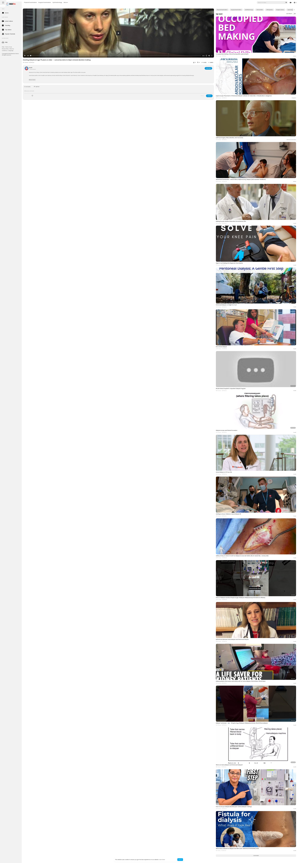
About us (11, 49)
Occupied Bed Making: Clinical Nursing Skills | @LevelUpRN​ (232, 54)
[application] (118, 33)
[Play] (25, 55)
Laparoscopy (291, 9)
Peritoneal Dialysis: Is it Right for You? (226, 305)
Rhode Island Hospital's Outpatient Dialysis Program (231, 388)
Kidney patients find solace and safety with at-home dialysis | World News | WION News (240, 681)
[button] (295, 2)
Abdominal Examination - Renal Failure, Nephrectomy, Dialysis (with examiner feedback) (241, 179)
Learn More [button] (162, 859)
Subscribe (208, 68)
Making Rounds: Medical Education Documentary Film (231, 221)
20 (206, 55)
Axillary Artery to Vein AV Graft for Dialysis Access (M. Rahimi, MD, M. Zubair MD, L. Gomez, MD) (242, 556)
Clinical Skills (259, 9)
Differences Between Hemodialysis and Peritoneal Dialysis (232, 639)
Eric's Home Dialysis (221, 347)
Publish (209, 95)
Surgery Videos (280, 9)
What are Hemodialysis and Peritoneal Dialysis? (229, 765)
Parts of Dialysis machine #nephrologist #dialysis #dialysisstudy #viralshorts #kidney (240, 597)
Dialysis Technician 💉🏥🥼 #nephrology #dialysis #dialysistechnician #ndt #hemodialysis (242, 723)
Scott (30, 67)
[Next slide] (294, 10)
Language (10, 50)
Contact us (4, 50)
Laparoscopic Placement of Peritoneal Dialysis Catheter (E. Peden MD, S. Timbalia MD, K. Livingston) (244, 96)
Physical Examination (30, 2)
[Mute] (209, 55)
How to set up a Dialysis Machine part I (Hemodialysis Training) (234, 806)
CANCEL (202, 95)
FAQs (3, 47)
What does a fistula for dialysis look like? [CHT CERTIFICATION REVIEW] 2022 (237, 848)
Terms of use (8, 47)
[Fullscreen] (212, 55)
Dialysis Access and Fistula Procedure (226, 430)
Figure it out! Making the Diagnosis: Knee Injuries (229, 263)
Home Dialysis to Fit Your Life (224, 472)
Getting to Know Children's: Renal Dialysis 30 (228, 514)
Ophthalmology (57, 2)
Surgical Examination (44, 2)
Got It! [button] (180, 859)
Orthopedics (269, 9)
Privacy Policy (5, 49)
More (65, 2)
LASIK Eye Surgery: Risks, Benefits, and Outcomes (229, 137)
